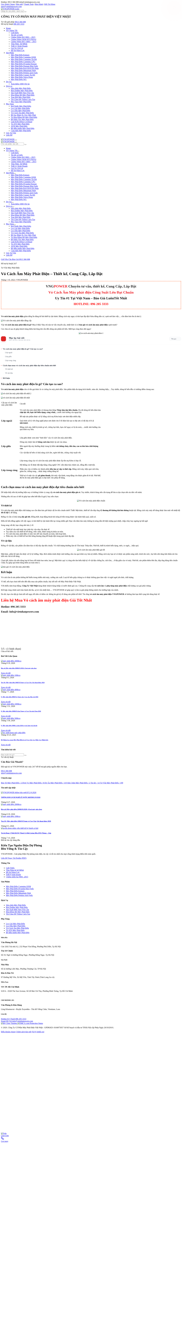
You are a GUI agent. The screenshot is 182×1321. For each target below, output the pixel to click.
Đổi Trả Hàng (49, 4)
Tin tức (95, 783)
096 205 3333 (18, 24)
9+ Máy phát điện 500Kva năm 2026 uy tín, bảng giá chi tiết (19, 725)
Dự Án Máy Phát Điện (55, 783)
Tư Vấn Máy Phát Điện (111, 783)
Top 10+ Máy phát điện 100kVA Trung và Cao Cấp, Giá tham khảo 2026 (23, 682)
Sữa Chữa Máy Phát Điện (78, 783)
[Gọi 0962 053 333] (91, 1082)
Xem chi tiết (6, 673)
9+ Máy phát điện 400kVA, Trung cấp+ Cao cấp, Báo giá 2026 (19, 697)
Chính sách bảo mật (23, 1032)
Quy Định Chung (8, 4)
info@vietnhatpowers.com (11, 6)
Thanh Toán (29, 4)
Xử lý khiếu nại (38, 1032)
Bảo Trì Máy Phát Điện (11, 783)
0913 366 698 (20, 22)
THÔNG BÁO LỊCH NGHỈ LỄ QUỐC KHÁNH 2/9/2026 (20, 797)
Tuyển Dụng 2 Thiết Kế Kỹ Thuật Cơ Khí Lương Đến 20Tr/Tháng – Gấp (26, 833)
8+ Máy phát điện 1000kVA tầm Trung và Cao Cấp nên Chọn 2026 (21, 711)
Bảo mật (19, 4)
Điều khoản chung (8, 1032)
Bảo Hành (39, 4)
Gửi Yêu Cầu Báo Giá (10, 259)
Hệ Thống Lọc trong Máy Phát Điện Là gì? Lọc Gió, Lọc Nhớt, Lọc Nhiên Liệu (24, 740)
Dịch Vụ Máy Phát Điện (33, 783)
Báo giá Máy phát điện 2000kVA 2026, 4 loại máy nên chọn (19, 668)
